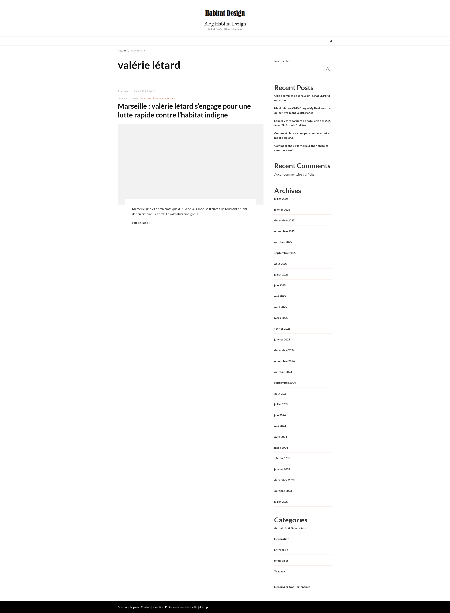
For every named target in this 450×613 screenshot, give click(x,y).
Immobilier (281, 560)
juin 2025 (280, 285)
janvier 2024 (282, 469)
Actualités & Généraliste (157, 98)
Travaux (279, 571)
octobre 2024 (283, 371)
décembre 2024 (284, 350)
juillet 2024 (281, 404)
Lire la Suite (141, 222)
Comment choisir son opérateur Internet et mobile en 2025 (302, 135)
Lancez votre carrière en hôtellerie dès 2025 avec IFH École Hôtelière (302, 123)
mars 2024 (281, 447)
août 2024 (280, 393)
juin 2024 (280, 415)
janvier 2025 (282, 339)
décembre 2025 (284, 220)
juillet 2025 (281, 274)
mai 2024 (280, 426)
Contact (146, 607)
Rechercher (282, 61)
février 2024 (282, 458)
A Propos (205, 607)
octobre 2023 (283, 490)
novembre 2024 (284, 361)
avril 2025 (280, 307)
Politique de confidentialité (181, 607)
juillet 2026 (281, 198)
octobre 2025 (283, 242)
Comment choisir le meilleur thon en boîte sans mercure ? (301, 148)
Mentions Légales (128, 607)
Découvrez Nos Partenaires (292, 586)
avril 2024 (280, 436)
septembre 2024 (285, 382)
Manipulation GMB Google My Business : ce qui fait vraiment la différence (302, 110)
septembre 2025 (285, 252)
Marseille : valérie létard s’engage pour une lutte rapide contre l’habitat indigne (184, 110)
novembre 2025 (284, 231)
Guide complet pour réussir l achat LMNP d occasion (302, 98)
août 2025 (280, 263)
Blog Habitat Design (225, 23)
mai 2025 (280, 296)
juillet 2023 (281, 501)
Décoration (281, 538)
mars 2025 (281, 317)
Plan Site (158, 607)
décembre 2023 (284, 479)
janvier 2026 (282, 209)
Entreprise (281, 549)
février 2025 (282, 328)
